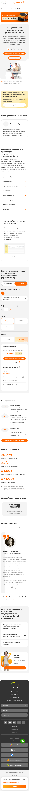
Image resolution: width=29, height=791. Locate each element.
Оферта (14, 775)
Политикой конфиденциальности (11, 782)
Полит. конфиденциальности (14, 772)
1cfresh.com (12, 599)
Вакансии (14, 732)
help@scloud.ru (14, 694)
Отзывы (14, 726)
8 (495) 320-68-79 (14, 691)
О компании (14, 729)
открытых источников (20, 489)
